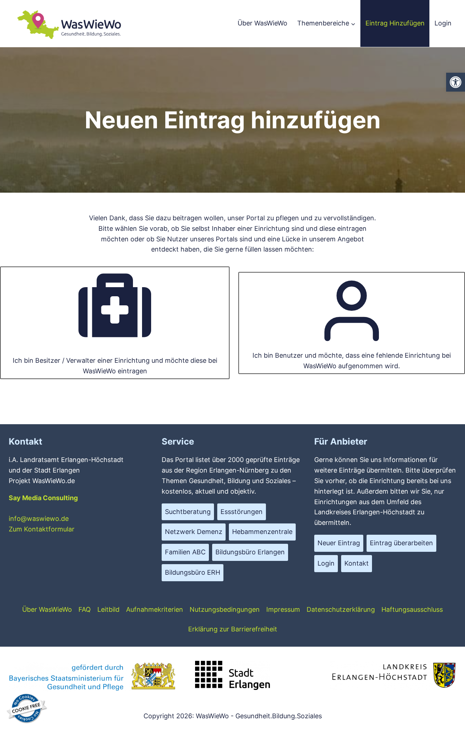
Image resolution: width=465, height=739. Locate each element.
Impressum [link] (283, 609)
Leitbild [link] (108, 609)
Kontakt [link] (356, 563)
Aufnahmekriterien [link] (154, 609)
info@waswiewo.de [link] (39, 518)
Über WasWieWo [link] (262, 23)
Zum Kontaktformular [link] (41, 529)
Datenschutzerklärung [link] (341, 609)
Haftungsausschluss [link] (412, 609)
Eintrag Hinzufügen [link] (395, 23)
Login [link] (443, 23)
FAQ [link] (84, 609)
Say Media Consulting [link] (43, 498)
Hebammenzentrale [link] (262, 531)
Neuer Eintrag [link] (339, 543)
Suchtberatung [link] (188, 511)
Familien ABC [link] (185, 552)
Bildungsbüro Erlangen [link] (250, 552)
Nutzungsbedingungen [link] (225, 609)
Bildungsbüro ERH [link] (192, 572)
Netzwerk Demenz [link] (193, 531)
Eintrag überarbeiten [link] (401, 543)
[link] (455, 82)
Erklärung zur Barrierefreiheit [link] (232, 629)
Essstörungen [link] (242, 511)
